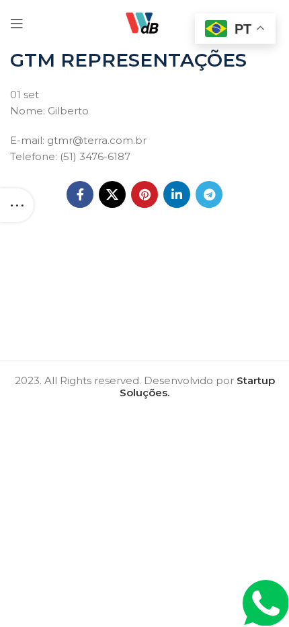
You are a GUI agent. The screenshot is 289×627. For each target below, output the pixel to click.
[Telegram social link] (209, 194)
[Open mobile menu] (16, 23)
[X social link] (112, 194)
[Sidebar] (17, 205)
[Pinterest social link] (144, 194)
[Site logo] (144, 22)
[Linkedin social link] (176, 194)
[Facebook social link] (80, 194)
